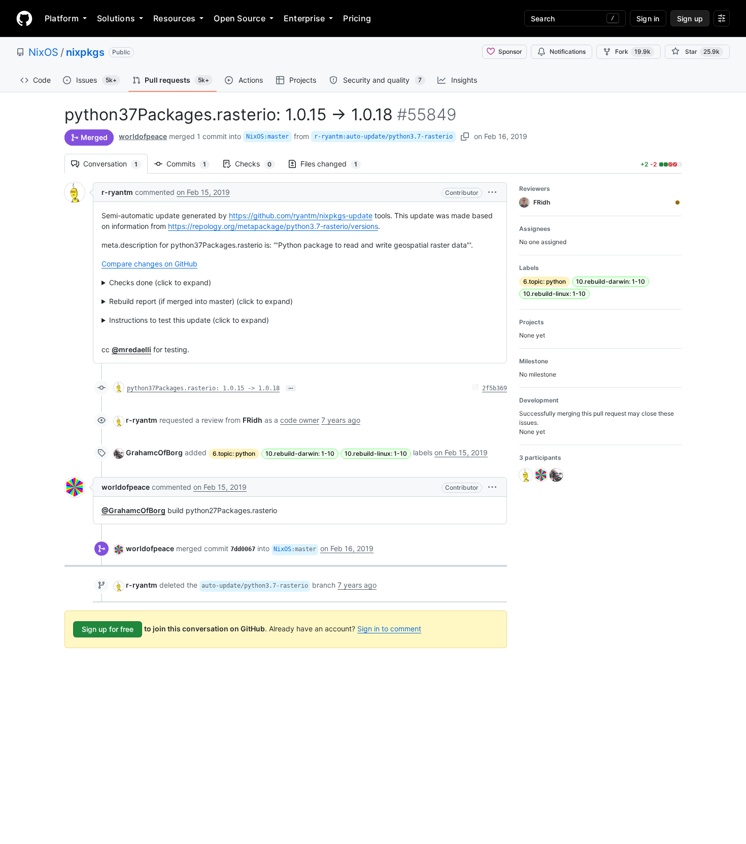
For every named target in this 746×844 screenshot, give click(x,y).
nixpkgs (85, 52)
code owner (299, 420)
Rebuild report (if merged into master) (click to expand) (201, 301)
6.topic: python (234, 453)
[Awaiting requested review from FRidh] (677, 202)
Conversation (115, 163)
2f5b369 (494, 388)
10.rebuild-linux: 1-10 (376, 453)
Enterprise (304, 18)
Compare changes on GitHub (149, 263)
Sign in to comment (389, 628)
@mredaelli (131, 349)
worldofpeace (143, 136)
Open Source (239, 18)
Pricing (357, 18)
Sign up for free (107, 629)
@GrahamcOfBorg (133, 510)
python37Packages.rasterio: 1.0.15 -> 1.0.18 (203, 388)
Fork (633, 51)
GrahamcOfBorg (154, 452)
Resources (174, 18)
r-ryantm (117, 192)
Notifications (568, 51)
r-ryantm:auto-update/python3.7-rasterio (383, 136)
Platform (62, 18)
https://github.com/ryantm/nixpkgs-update (300, 215)
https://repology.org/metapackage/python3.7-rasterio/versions (273, 226)
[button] (492, 192)
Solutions (116, 18)
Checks (258, 163)
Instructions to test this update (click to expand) (189, 320)
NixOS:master (267, 136)
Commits (191, 163)
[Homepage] (24, 18)
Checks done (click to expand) (160, 282)
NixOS (43, 52)
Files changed (333, 163)
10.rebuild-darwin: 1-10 (299, 453)
